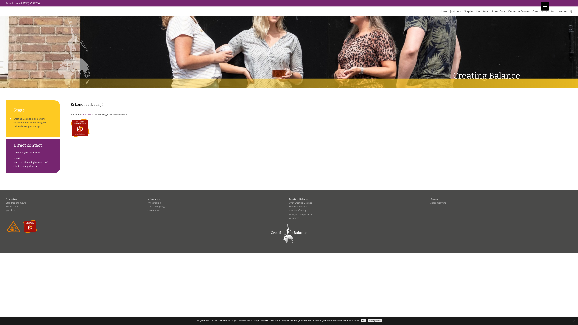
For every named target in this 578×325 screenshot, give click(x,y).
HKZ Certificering (297, 210)
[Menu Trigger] (545, 6)
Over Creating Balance (300, 202)
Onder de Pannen (519, 11)
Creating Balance (486, 76)
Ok (363, 320)
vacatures (86, 114)
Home (443, 11)
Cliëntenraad (154, 210)
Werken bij (565, 11)
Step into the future (476, 11)
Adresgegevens (438, 202)
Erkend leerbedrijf (298, 206)
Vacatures (294, 218)
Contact (551, 11)
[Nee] (574, 320)
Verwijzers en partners (300, 214)
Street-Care (498, 11)
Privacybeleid (154, 202)
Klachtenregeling (156, 206)
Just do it (455, 11)
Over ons (538, 11)
